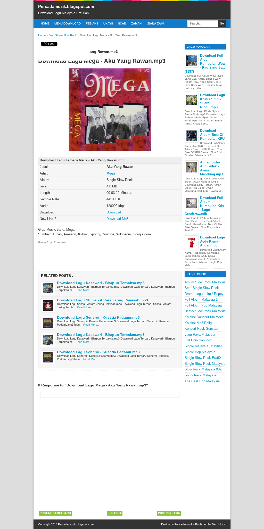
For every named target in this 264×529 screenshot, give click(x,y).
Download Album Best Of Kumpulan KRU (212, 134)
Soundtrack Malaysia (200, 375)
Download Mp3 (117, 219)
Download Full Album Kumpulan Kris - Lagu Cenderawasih (204, 206)
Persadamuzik (184, 524)
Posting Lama (169, 513)
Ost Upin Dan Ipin (198, 340)
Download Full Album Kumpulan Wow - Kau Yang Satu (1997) (205, 63)
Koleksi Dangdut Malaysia (204, 317)
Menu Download (67, 23)
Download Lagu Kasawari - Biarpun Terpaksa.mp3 (101, 283)
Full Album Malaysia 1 (201, 299)
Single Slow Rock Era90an (204, 358)
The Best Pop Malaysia (202, 381)
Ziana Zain (155, 23)
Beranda (115, 513)
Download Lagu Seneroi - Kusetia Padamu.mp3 (98, 317)
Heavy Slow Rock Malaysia (205, 311)
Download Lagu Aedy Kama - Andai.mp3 (212, 241)
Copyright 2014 (48, 524)
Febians (92, 23)
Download (113, 212)
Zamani (136, 23)
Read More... (84, 290)
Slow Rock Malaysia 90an (204, 369)
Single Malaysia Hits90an (203, 346)
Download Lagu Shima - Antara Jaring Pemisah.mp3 (102, 300)
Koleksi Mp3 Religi (198, 323)
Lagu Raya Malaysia (200, 334)
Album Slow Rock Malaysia (205, 282)
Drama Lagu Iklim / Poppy (204, 294)
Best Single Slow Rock (202, 288)
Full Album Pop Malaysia (203, 305)
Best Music (219, 524)
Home (45, 23)
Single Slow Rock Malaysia (205, 364)
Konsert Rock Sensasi (201, 328)
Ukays (108, 23)
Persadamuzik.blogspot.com (66, 6)
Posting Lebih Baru (55, 513)
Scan (122, 23)
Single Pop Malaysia (200, 352)
